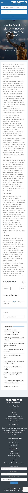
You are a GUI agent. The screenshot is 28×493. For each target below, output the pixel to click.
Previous (7, 288)
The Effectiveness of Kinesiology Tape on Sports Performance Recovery (13, 332)
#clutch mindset (10, 282)
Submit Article (14, 445)
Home (8, 39)
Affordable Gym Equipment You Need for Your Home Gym (13, 375)
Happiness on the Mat (11, 386)
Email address (14, 476)
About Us (14, 414)
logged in (15, 301)
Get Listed (14, 441)
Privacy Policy (14, 454)
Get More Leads (14, 443)
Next (22, 288)
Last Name (14, 471)
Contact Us (14, 460)
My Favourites (14, 421)
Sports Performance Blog (14, 417)
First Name (14, 466)
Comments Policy (14, 456)
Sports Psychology (16, 39)
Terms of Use (14, 451)
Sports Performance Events (14, 419)
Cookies (14, 458)
